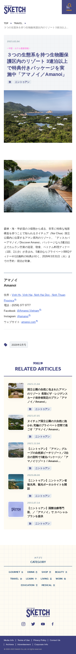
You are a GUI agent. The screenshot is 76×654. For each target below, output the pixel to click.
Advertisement (24, 644)
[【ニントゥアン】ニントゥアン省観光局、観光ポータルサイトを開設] (16, 481)
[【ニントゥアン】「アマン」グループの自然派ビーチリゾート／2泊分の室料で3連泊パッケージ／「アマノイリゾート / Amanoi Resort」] (16, 450)
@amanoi (22, 316)
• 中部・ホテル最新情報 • (18, 48)
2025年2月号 (19, 344)
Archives (10, 644)
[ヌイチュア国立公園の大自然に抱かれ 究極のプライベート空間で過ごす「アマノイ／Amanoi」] (16, 422)
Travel (18, 23)
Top (6, 23)
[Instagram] (23, 624)
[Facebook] (53, 624)
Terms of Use (24, 640)
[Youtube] (43, 624)
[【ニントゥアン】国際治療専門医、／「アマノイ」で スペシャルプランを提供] (16, 509)
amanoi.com (28, 321)
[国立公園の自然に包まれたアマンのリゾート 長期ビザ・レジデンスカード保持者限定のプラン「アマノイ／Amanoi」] (16, 390)
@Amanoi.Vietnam (28, 310)
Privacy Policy (39, 640)
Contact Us (55, 640)
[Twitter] (33, 624)
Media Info (9, 640)
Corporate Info (41, 644)
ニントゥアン (22, 81)
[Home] (15, 9)
